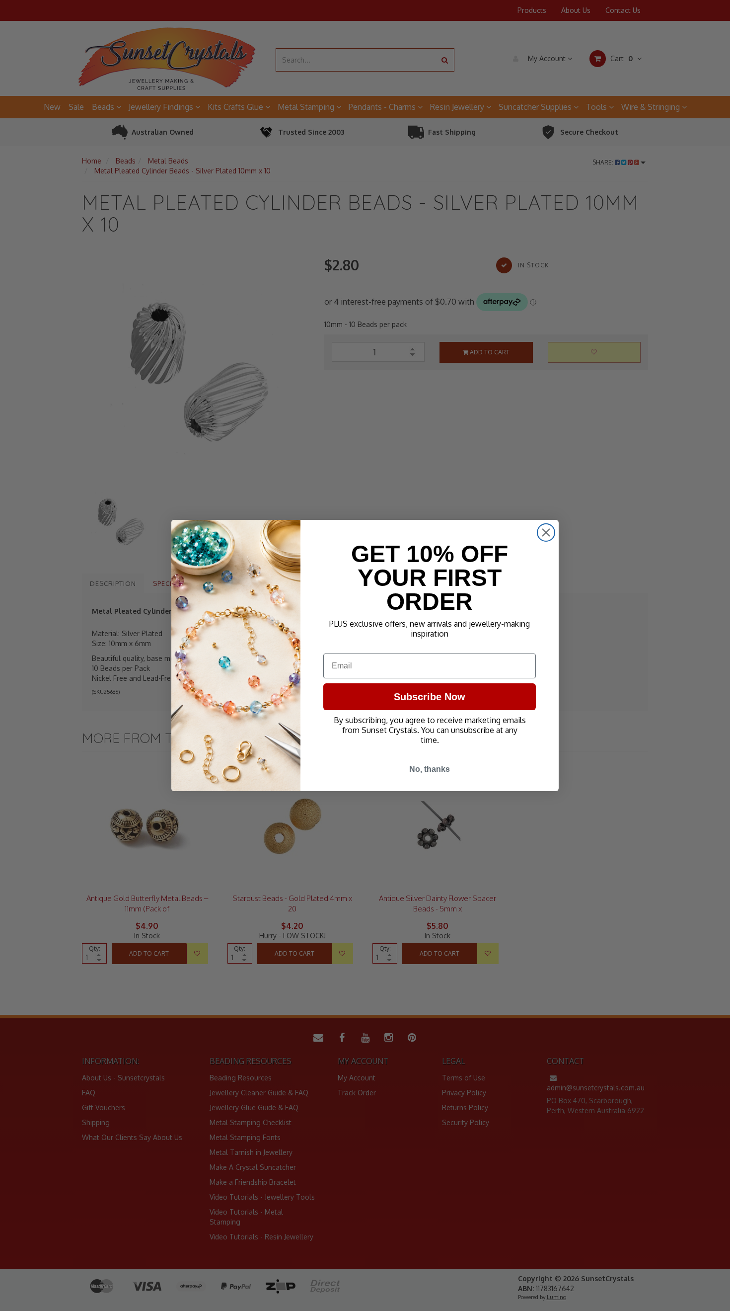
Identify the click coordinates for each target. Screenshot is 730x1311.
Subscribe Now (429, 696)
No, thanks (429, 769)
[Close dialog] (546, 532)
